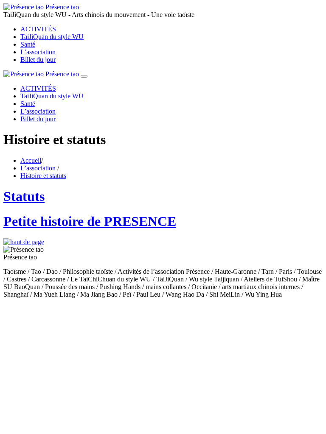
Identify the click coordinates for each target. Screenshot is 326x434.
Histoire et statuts (43, 175)
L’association (38, 52)
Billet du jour (38, 59)
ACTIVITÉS (38, 29)
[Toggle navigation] (84, 76)
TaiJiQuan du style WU (52, 36)
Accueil (30, 160)
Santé (27, 44)
